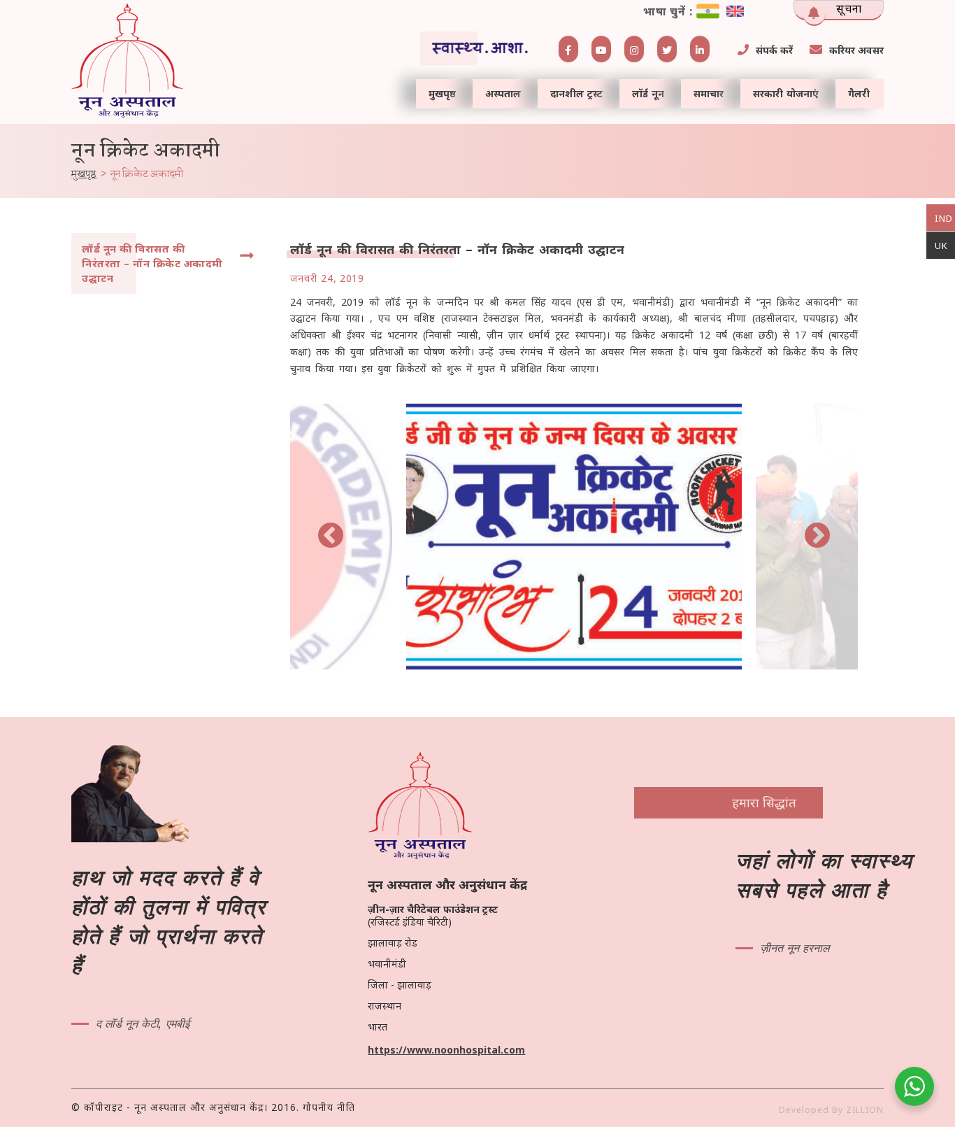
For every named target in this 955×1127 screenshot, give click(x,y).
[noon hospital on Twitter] (667, 49)
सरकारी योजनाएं (786, 93)
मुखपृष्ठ (442, 93)
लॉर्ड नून (648, 93)
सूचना (849, 8)
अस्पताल (503, 93)
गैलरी (859, 93)
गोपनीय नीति (329, 1107)
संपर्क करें (774, 50)
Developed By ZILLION (831, 1110)
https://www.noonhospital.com (446, 1049)
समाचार (709, 93)
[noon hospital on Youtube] (601, 49)
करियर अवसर (856, 50)
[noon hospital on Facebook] (568, 49)
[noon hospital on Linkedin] (700, 49)
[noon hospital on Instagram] (634, 49)
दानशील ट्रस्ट (576, 93)
